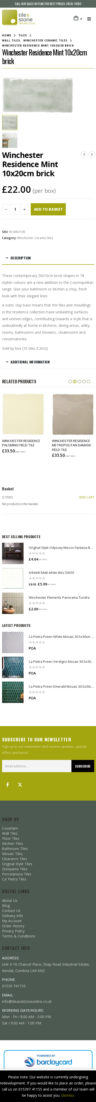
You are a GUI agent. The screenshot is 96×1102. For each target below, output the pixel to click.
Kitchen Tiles (12, 843)
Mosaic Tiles (12, 853)
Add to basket (48, 209)
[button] (90, 18)
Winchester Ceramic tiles (35, 238)
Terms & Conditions (18, 936)
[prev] (84, 154)
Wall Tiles (10, 833)
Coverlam (10, 828)
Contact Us (11, 910)
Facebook (8, 785)
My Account (12, 920)
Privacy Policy (13, 931)
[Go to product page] (13, 553)
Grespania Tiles (14, 868)
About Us (9, 900)
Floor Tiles (10, 838)
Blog (6, 905)
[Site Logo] (18, 19)
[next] (91, 154)
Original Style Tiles (17, 863)
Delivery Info (12, 915)
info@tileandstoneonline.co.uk (27, 1001)
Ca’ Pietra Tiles (14, 879)
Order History (13, 925)
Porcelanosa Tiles (16, 874)
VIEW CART (86, 497)
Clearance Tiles (14, 858)
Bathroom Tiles (15, 848)
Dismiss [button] (67, 1095)
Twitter (20, 785)
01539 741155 (73, 4)
